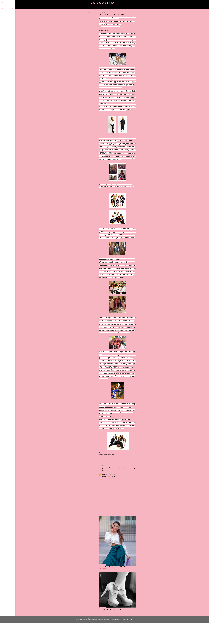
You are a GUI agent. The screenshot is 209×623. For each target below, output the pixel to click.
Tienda (112, 7)
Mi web (92, 7)
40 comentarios (105, 568)
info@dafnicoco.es (109, 455)
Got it (131, 619)
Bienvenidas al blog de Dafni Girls (112, 566)
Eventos (97, 7)
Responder (104, 472)
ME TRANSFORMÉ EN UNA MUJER (110, 609)
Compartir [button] (89, 12)
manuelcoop (104, 474)
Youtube (101, 7)
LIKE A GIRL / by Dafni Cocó (103, 3)
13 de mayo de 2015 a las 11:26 (119, 467)
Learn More (125, 619)
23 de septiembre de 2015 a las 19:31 (113, 474)
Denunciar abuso (6, 14)
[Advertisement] (117, 504)
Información (107, 7)
